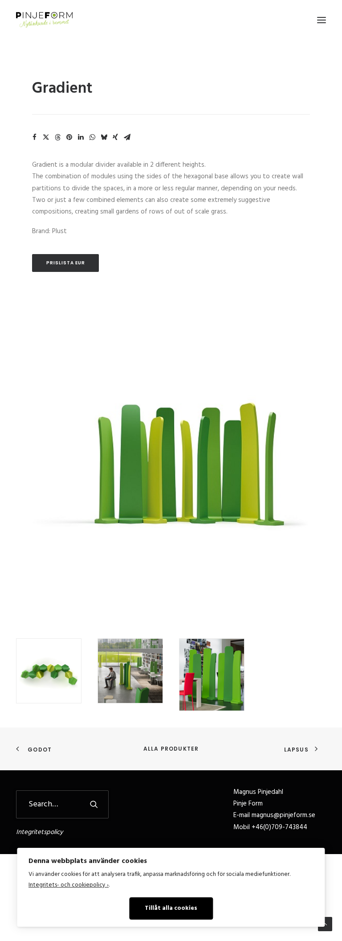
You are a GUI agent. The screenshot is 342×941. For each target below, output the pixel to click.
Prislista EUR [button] (65, 262)
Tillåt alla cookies (171, 908)
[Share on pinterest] (69, 137)
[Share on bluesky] (103, 137)
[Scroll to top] (325, 924)
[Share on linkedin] (80, 137)
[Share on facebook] (34, 137)
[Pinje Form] (44, 20)
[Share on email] (127, 137)
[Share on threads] (57, 137)
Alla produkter (171, 748)
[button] (321, 20)
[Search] (62, 804)
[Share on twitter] (46, 137)
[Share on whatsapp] (92, 137)
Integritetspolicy (39, 832)
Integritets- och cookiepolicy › (68, 885)
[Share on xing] (115, 137)
